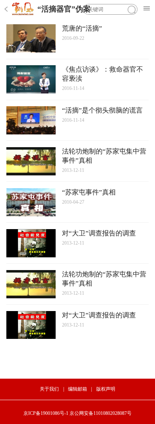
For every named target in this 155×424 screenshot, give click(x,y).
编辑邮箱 (77, 389)
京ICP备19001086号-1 (45, 413)
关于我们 (49, 389)
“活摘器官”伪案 (64, 9)
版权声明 (105, 389)
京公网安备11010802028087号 (101, 413)
